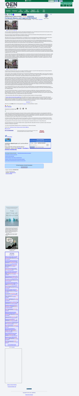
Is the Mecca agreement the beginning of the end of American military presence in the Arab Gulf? (11, 261)
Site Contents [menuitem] (20, 11)
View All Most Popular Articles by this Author (24, 153)
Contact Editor (9, 136)
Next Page (28, 101)
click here (13, 347)
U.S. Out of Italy (7, 293)
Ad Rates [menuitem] (37, 11)
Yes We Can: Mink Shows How (9, 156)
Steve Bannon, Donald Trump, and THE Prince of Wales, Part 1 (11, 265)
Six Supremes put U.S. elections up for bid (11, 279)
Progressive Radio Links (12, 386)
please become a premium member (11, 173)
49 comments (41, 19)
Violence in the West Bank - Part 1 (10, 298)
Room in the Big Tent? (8, 295)
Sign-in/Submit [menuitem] (26, 11)
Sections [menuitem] (8, 11)
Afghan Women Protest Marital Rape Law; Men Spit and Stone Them (15, 160)
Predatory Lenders (19, 127)
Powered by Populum (29, 394)
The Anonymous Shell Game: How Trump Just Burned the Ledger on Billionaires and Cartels (11, 283)
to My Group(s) (7, 128)
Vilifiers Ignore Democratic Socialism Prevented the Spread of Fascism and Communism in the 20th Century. (10, 313)
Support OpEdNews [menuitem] (32, 11)
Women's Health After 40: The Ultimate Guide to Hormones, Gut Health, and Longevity (11, 334)
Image (7, 30)
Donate (19, 148)
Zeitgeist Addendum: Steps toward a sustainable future (13, 157)
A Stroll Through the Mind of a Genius (11, 268)
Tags (27, 127)
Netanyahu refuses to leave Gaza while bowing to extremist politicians (11, 337)
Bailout (15, 127)
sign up (24, 103)
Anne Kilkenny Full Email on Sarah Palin (11, 154)
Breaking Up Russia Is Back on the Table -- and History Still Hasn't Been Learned (11, 257)
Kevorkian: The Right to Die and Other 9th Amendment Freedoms (15, 159)
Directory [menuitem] (14, 11)
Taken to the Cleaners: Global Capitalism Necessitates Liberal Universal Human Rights (11, 272)
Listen (24, 14)
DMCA (16, 30)
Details (14, 30)
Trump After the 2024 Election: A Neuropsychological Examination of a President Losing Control (10, 329)
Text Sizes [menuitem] (44, 11)
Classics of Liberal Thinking (12, 384)
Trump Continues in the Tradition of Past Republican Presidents (11, 276)
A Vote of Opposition (8, 316)
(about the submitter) (27, 19)
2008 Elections (12, 127)
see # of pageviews (14, 277)
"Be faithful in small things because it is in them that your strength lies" (11, 305)
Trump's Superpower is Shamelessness (11, 286)
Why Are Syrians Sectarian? (9, 325)
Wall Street (24, 127)
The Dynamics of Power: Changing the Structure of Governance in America (11, 290)
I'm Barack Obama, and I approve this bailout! (21, 18)
